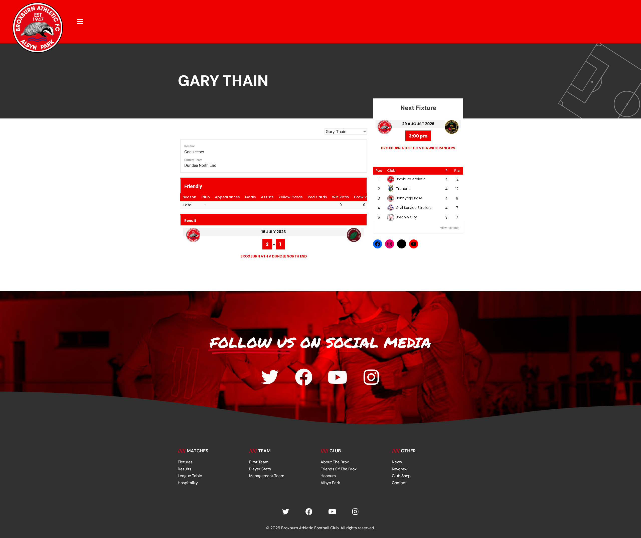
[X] (401, 243)
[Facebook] (377, 243)
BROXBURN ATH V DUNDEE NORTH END (273, 256)
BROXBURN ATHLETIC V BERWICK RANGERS (418, 148)
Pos (379, 170)
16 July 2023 (273, 231)
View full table (449, 228)
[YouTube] (413, 243)
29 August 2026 (418, 123)
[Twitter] (270, 377)
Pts (457, 170)
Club (391, 170)
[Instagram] (389, 243)
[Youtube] (337, 377)
